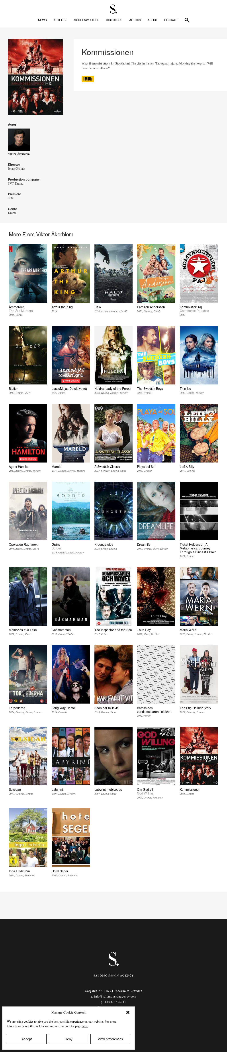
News (42, 20)
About (153, 20)
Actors (135, 20)
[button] (128, 1012)
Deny (68, 1039)
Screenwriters (86, 20)
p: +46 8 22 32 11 (113, 1002)
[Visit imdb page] (88, 81)
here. (85, 1026)
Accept (27, 1039)
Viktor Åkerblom (19, 154)
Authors (60, 20)
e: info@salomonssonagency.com (113, 996)
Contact (171, 20)
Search (187, 19)
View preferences (110, 1039)
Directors (114, 20)
